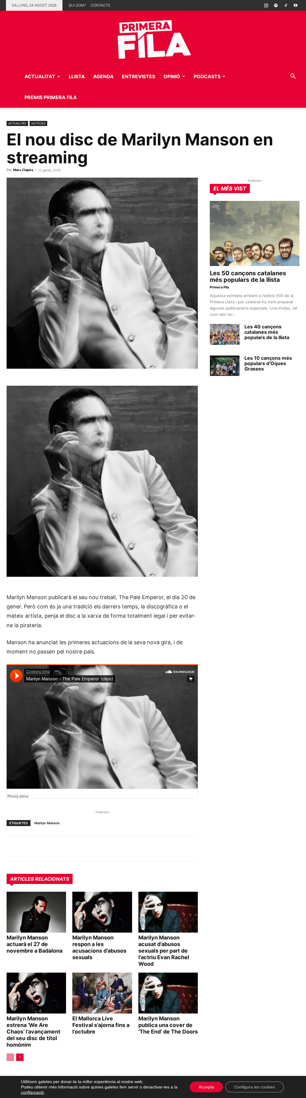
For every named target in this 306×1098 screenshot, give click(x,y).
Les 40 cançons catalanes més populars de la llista (266, 332)
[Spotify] (275, 5)
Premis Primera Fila (51, 97)
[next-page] (20, 1057)
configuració (32, 1092)
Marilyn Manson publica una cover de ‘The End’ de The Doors (168, 1025)
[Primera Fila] (153, 38)
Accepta (206, 1087)
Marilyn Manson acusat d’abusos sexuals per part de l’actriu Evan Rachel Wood (163, 950)
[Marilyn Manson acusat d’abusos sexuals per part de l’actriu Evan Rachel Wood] (168, 912)
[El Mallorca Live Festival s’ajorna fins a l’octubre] (102, 993)
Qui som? (77, 5)
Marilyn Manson (47, 823)
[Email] (68, 849)
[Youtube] (295, 5)
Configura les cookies (254, 1087)
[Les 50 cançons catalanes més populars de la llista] (254, 233)
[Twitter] (40, 849)
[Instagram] (265, 5)
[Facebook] (54, 849)
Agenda (103, 76)
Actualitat (40, 76)
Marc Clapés (23, 170)
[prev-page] (10, 1057)
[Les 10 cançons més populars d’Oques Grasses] (225, 365)
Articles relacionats (39, 879)
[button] (293, 77)
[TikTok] (285, 5)
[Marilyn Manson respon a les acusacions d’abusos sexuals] (102, 912)
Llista (77, 76)
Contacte (100, 5)
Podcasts (207, 76)
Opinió (171, 76)
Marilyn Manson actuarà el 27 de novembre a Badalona (34, 944)
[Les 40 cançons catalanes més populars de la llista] (225, 334)
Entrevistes (138, 76)
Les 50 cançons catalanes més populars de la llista (248, 276)
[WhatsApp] (13, 849)
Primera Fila (219, 287)
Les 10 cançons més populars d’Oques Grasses (268, 363)
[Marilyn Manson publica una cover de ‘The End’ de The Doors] (168, 993)
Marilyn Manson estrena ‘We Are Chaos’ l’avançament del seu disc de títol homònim (33, 1031)
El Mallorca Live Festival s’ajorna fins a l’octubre (100, 1025)
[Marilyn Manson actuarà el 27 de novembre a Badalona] (36, 912)
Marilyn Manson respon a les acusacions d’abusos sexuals (99, 947)
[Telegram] (26, 849)
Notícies (38, 123)
